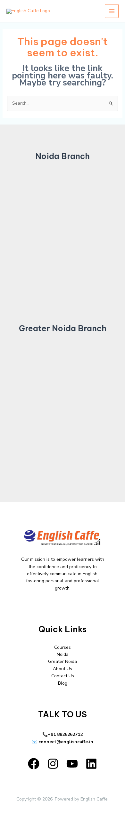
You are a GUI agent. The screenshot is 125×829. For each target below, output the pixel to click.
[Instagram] (53, 763)
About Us (62, 669)
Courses (62, 647)
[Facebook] (33, 763)
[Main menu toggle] (112, 11)
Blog (62, 683)
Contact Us (62, 676)
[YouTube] (72, 763)
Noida (63, 654)
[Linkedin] (91, 763)
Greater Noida (62, 661)
